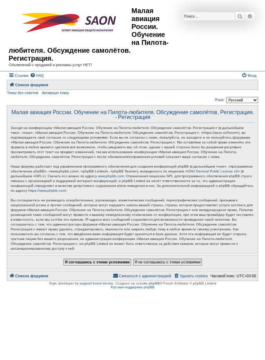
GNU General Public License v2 (212, 171)
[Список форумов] (70, 23)
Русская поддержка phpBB (133, 287)
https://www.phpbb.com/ (47, 190)
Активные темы (55, 93)
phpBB (154, 283)
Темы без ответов (22, 93)
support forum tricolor (96, 283)
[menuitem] (37, 75)
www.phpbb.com (111, 176)
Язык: (220, 100)
